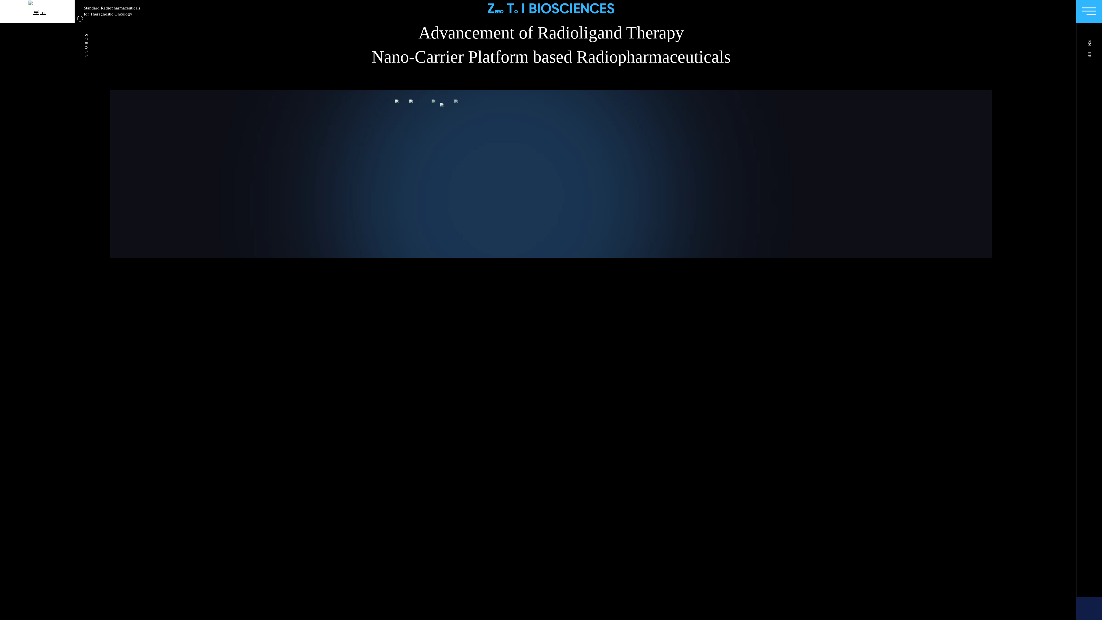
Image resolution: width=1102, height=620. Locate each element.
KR (1089, 55)
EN (1089, 43)
